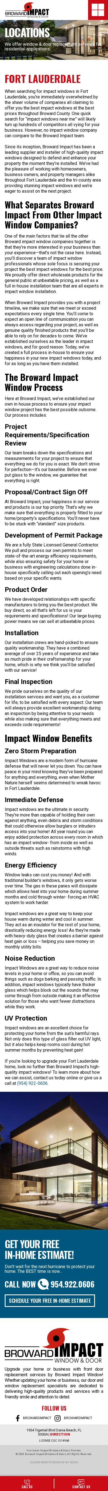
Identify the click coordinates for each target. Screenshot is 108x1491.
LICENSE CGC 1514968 (54, 1440)
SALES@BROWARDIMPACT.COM (81, 1483)
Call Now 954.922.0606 (49, 1284)
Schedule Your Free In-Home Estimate (50, 1300)
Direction (60, 1434)
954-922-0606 (27, 1483)
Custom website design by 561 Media (54, 1462)
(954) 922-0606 (32, 1083)
